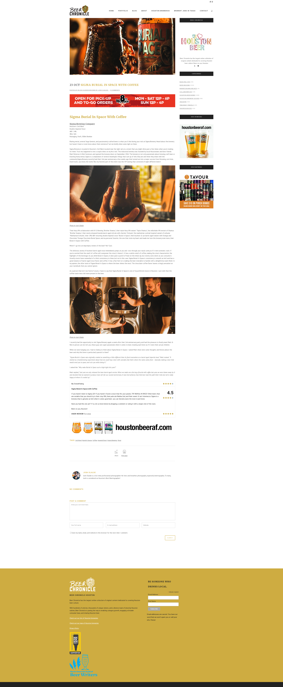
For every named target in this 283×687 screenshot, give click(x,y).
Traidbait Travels (187, 105)
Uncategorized (186, 108)
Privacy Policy (74, 628)
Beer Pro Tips (185, 82)
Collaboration (186, 91)
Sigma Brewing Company (82, 124)
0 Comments (115, 90)
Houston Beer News (187, 95)
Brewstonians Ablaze (188, 88)
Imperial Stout (102, 440)
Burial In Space (87, 440)
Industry (183, 101)
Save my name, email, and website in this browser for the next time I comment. (100, 533)
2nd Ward (78, 440)
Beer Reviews (90, 90)
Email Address (153, 594)
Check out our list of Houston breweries (84, 618)
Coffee (95, 440)
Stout (119, 440)
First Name (152, 601)
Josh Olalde (103, 90)
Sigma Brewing (112, 440)
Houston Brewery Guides (189, 98)
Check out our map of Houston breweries (84, 623)
